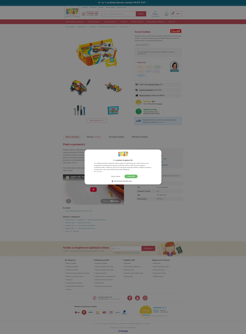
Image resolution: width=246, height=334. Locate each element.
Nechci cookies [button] (115, 176)
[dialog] (123, 167)
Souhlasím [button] (131, 176)
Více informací (98, 171)
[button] (123, 181)
